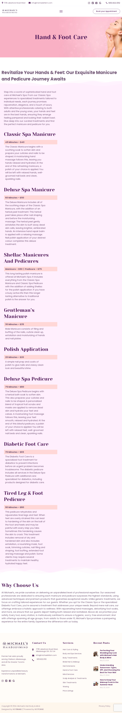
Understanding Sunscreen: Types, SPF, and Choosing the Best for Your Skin (110, 669)
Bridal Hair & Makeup (71, 662)
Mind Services (68, 674)
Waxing (66, 686)
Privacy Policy (104, 706)
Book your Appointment (106, 11)
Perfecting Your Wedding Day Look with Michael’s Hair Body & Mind (108, 654)
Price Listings (68, 691)
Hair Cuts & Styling (70, 649)
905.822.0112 (114, 3)
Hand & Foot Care (70, 670)
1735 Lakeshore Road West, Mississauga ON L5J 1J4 (47, 650)
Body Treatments (70, 658)
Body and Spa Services (72, 653)
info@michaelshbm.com (42, 3)
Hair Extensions (69, 666)
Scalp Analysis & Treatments (75, 678)
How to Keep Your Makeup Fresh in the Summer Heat (109, 682)
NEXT (17, 709)
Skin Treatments (69, 682)
